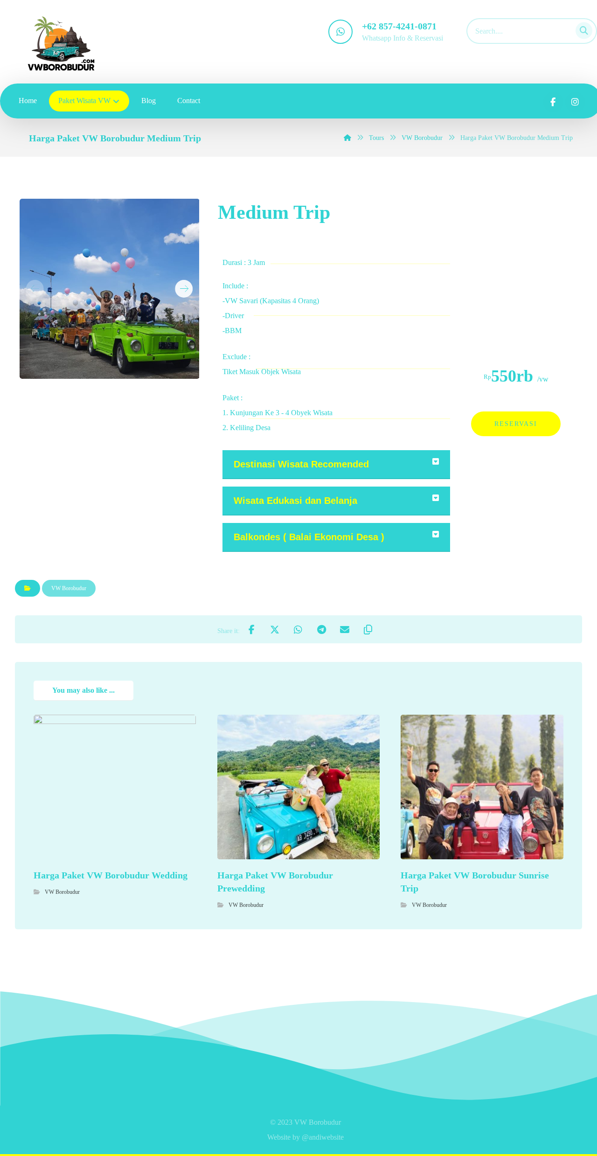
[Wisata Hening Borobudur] (61, 43)
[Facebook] (553, 102)
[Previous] (35, 289)
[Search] (581, 29)
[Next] (184, 289)
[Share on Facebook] (251, 629)
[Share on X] (274, 629)
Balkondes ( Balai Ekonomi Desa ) (309, 537)
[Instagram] (575, 102)
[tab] (336, 464)
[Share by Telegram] (321, 629)
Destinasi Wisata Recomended (301, 464)
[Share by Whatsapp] (298, 629)
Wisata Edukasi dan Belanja (295, 500)
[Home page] (347, 137)
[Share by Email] (344, 629)
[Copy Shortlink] (368, 629)
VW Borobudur (68, 588)
